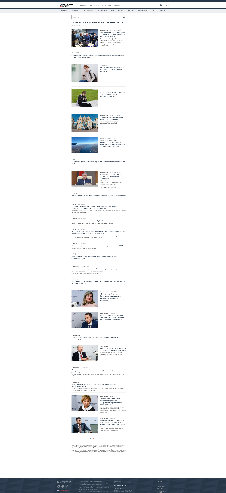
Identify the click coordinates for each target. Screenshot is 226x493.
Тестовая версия (119, 488)
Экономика (75, 10)
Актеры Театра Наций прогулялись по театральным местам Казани (111, 120)
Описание (160, 488)
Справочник (106, 5)
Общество (162, 10)
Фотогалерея (94, 5)
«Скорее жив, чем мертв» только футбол (97, 247)
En (166, 5)
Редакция (160, 481)
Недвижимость (102, 10)
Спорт (153, 10)
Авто (112, 10)
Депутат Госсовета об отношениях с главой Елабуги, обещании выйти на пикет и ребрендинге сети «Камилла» (113, 425)
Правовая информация (161, 485)
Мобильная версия (120, 485)
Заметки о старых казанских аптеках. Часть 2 (97, 271)
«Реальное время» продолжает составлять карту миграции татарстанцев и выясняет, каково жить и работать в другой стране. (98, 387)
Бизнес (120, 10)
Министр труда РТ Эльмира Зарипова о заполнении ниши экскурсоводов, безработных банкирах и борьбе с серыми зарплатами (113, 405)
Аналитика (64, 10)
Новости (83, 5)
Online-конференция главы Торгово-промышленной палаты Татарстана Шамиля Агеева (113, 352)
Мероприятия (142, 10)
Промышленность (88, 10)
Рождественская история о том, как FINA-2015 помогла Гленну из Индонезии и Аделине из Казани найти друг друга (98, 373)
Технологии (130, 10)
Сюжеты (117, 5)
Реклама (159, 483)
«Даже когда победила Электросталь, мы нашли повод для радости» (92, 222)
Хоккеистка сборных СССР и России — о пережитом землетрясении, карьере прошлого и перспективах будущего (99, 209)
